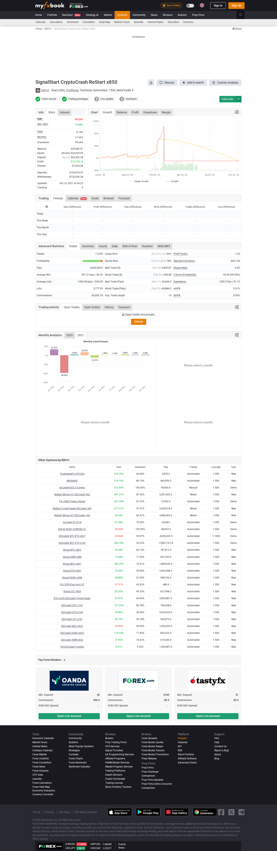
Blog (216, 758)
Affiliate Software (187, 758)
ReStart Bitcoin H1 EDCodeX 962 (72, 494)
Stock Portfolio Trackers (118, 787)
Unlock (138, 321)
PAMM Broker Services (117, 762)
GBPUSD (95, 844)
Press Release (149, 758)
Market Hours (122, 22)
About (217, 754)
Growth (107, 112)
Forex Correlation (41, 762)
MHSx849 (72, 480)
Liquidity (37, 779)
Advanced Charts (187, 762)
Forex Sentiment (78, 762)
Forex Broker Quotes (152, 742)
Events (122, 844)
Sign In (218, 5)
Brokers (182, 14)
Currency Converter (42, 794)
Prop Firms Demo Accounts (157, 784)
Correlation (89, 22)
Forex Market (39, 754)
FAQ (216, 738)
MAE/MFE (164, 246)
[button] (166, 82)
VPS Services (112, 746)
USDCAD (95, 848)
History (109, 307)
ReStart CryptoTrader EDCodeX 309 (72, 508)
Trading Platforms (115, 770)
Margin (166, 112)
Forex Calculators (42, 783)
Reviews (168, 14)
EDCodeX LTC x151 (72, 619)
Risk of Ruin (129, 246)
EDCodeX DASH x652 (72, 633)
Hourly (103, 246)
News (154, 14)
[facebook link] (221, 812)
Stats (51, 112)
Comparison (148, 788)
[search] (243, 15)
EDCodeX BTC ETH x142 (72, 543)
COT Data (37, 775)
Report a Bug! (221, 750)
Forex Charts (76, 758)
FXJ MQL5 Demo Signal (72, 501)
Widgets (182, 738)
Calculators (56, 22)
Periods (58, 198)
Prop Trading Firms (116, 742)
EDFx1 (45, 90)
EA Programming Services (119, 754)
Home (38, 14)
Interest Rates (155, 22)
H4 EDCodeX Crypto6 (72, 646)
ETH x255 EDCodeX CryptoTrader (72, 598)
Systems (122, 14)
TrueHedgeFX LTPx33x (72, 473)
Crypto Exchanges (115, 779)
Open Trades (71, 307)
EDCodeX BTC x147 (72, 605)
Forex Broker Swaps (152, 746)
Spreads (138, 22)
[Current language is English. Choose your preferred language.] (202, 5)
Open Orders (92, 307)
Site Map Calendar (85, 812)
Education (173, 22)
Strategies (74, 750)
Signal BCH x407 (72, 563)
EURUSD (70, 844)
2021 (80, 335)
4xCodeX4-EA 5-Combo (72, 487)
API (180, 746)
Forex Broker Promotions (155, 754)
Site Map (64, 812)
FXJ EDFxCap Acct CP (72, 584)
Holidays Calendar (42, 750)
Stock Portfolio (186, 754)
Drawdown (150, 112)
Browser (108, 198)
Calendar (40, 22)
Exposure (124, 307)
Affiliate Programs (115, 758)
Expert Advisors (113, 775)
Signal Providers (114, 750)
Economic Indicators (43, 790)
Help (216, 742)
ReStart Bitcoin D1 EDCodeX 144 (72, 515)
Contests (188, 22)
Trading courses (114, 783)
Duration (147, 246)
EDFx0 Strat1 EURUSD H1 (72, 529)
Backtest (71, 14)
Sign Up (236, 5)
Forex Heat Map (41, 787)
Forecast (124, 198)
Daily (115, 246)
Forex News (38, 766)
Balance (122, 112)
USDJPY (70, 848)
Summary (88, 246)
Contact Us (220, 746)
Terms (36, 812)
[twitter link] (231, 812)
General (64, 112)
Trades (73, 246)
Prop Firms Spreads (152, 780)
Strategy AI (92, 14)
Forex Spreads (149, 738)
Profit (135, 112)
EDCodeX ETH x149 (72, 612)
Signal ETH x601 (72, 570)
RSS (180, 750)
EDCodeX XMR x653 (72, 640)
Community (139, 14)
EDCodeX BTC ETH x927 (72, 536)
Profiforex (72, 90)
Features (182, 742)
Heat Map (104, 22)
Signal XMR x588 (72, 557)
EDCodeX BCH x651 (72, 626)
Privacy (49, 812)
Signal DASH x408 (72, 577)
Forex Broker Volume (153, 750)
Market (108, 14)
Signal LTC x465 (72, 591)
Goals (95, 198)
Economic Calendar (43, 738)
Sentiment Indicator (79, 766)
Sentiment (72, 22)
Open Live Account (69, 716)
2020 (69, 335)
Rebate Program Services (119, 766)
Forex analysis (40, 770)
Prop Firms (198, 14)
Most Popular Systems (81, 746)
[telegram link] (241, 812)
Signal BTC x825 (72, 549)
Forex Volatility (40, 758)
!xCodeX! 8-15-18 (72, 522)
